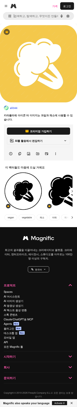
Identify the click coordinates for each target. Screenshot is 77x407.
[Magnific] (38, 239)
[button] (38, 269)
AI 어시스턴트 (12, 296)
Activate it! (59, 403)
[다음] (72, 191)
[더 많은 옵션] (55, 154)
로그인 (67, 6)
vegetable (27, 217)
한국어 (38, 269)
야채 (54, 217)
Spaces (8, 292)
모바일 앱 (9, 337)
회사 (7, 367)
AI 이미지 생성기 (13, 301)
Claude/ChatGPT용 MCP (18, 319)
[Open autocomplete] (8, 16)
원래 (21, 32)
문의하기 (10, 378)
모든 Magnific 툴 (13, 346)
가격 (55, 6)
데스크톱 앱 (14, 333)
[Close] (71, 403)
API (6, 342)
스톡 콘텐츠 (11, 314)
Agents (11, 324)
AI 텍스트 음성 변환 (15, 310)
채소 (42, 217)
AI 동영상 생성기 (13, 305)
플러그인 (12, 328)
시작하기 (10, 356)
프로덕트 (10, 285)
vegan (11, 217)
